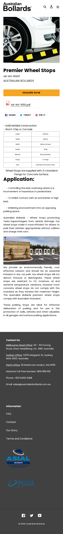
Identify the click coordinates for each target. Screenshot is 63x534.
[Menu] (58, 6)
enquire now (31, 92)
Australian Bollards (35, 523)
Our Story (12, 430)
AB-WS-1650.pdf (21, 104)
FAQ (8, 414)
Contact (11, 422)
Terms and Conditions (19, 438)
